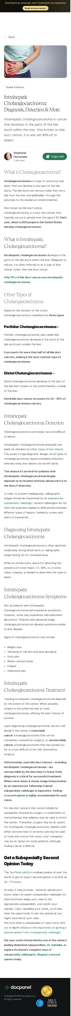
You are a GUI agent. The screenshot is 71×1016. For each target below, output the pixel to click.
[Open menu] (63, 22)
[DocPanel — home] (22, 22)
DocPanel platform (21, 872)
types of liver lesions (50, 449)
